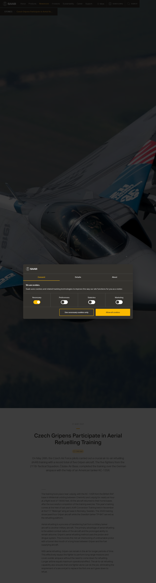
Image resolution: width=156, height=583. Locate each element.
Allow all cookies (113, 312)
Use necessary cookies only (76, 312)
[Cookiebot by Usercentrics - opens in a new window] (119, 269)
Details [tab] (78, 277)
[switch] (64, 302)
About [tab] (114, 277)
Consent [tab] (41, 277)
